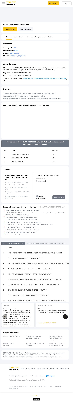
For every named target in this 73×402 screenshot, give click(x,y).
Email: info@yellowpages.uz (17, 376)
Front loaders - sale (55, 98)
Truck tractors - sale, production (37, 98)
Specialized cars (8, 96)
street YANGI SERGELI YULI (58, 79)
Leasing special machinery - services (15, 98)
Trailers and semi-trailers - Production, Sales (17, 93)
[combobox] (67, 3)
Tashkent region (28, 79)
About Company (36, 368)
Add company (53, 3)
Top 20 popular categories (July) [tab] (37, 243)
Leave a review (59, 197)
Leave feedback (25, 29)
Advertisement (54, 368)
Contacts (45, 368)
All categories (25, 368)
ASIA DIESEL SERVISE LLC (20, 158)
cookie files (35, 396)
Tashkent (37, 79)
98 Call (16, 50)
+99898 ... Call (10, 29)
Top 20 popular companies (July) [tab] (13, 243)
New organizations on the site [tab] (59, 243)
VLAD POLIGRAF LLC (18, 161)
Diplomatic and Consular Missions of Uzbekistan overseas (56, 338)
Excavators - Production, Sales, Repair (44, 93)
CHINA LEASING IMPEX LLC (20, 154)
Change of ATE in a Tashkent (12, 336)
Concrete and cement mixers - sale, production (30, 96)
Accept (36, 399)
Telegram (51, 376)
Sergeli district (44, 79)
